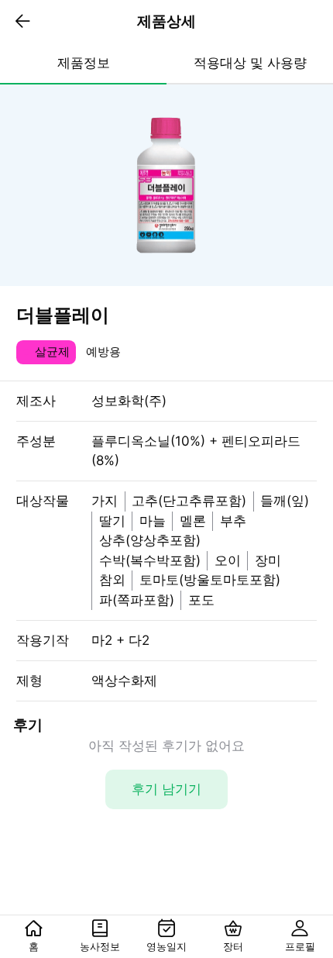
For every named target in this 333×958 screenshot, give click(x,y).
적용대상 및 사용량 (250, 63)
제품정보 (83, 63)
